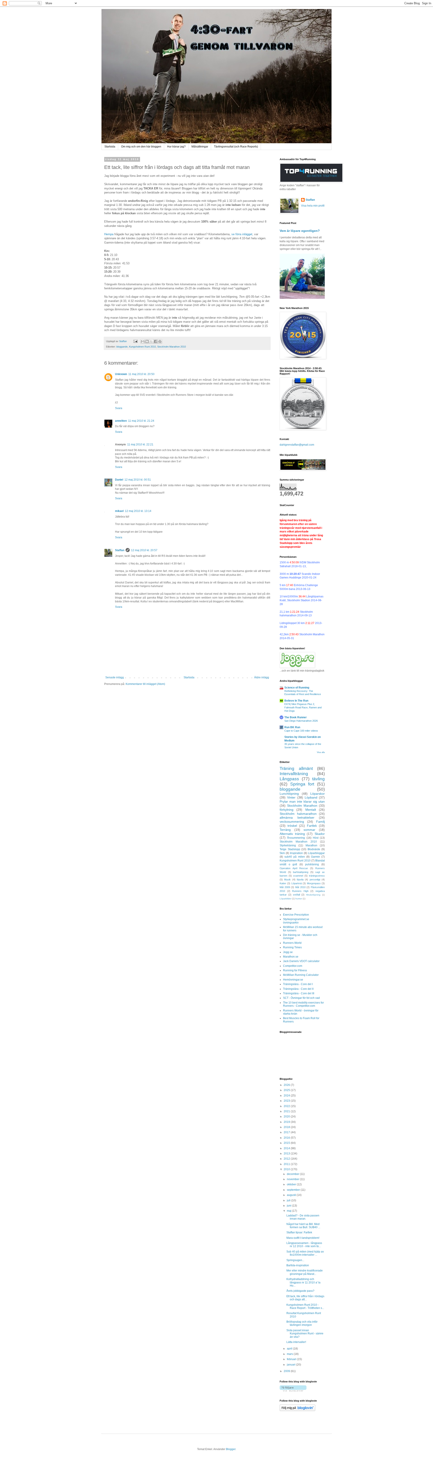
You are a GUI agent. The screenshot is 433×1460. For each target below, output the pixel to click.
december (293, 1174)
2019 (287, 1122)
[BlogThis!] (147, 341)
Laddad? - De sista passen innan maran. (302, 1217)
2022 (287, 1106)
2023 (287, 1100)
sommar (309, 829)
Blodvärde (314, 849)
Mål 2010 (300, 887)
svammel (298, 875)
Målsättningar (199, 146)
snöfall (296, 894)
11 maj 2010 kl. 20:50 (141, 374)
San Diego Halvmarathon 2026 (301, 720)
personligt (315, 879)
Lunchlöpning (289, 793)
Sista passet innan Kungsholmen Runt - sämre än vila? (304, 1333)
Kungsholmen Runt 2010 (142, 346)
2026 (287, 1085)
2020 (287, 1116)
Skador (320, 834)
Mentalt (310, 809)
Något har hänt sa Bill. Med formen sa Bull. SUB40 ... (303, 1226)
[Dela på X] (151, 341)
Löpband (311, 797)
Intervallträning (294, 773)
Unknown (121, 374)
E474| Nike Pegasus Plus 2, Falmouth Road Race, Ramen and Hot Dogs (303, 707)
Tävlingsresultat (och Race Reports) (236, 146)
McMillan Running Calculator (301, 974)
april (290, 1348)
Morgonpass (314, 883)
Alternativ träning (292, 834)
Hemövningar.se (293, 979)
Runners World (292, 942)
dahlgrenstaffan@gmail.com (297, 444)
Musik (287, 879)
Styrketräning (288, 845)
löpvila (300, 879)
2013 (287, 1153)
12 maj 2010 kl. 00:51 (137, 479)
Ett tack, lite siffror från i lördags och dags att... (305, 1298)
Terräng (285, 829)
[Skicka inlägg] (135, 341)
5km (282, 853)
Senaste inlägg (114, 677)
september (294, 1189)
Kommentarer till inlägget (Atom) (145, 684)
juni (289, 1205)
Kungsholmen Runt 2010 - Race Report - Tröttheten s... (305, 1306)
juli (289, 1200)
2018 (287, 1127)
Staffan (119, 550)
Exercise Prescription (296, 914)
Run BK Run (292, 727)
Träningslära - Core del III (298, 993)
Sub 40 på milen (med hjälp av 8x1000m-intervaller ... (305, 1253)
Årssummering (296, 837)
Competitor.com (292, 965)
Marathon (311, 845)
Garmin (315, 856)
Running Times (292, 947)
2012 (287, 1158)
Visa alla (321, 752)
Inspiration (296, 853)
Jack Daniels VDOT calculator (301, 961)
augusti (292, 1195)
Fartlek (312, 825)
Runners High (300, 891)
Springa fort (302, 784)
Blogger (230, 1449)
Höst (315, 837)
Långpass (289, 778)
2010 (287, 1169)
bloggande (122, 346)
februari (292, 1359)
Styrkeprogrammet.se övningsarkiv (296, 921)
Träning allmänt (296, 768)
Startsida (109, 146)
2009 (287, 1371)
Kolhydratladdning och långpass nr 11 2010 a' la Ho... (303, 1282)
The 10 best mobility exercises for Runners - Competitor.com (303, 1004)
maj (289, 1210)
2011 (287, 1164)
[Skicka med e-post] (142, 341)
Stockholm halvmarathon (298, 813)
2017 (287, 1132)
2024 (287, 1095)
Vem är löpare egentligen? (300, 231)
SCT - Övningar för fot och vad (301, 997)
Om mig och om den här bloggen (141, 146)
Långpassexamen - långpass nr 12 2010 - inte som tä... (304, 1244)
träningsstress (317, 875)
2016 (287, 1137)
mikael (119, 511)
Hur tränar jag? (176, 146)
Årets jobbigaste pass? (300, 1290)
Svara (118, 408)
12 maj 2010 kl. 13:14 (138, 511)
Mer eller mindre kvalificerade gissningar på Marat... (304, 1272)
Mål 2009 (285, 887)
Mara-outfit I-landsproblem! (302, 1237)
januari (291, 1364)
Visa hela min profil (313, 205)
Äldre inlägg (261, 677)
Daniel (119, 479)
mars (290, 1354)
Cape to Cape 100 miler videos (301, 730)
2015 (287, 1143)
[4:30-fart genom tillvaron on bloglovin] (293, 1390)
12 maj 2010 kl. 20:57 (144, 550)
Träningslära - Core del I (298, 984)
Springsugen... (295, 1260)
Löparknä (296, 883)
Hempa (108, 234)
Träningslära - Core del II (298, 988)
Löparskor (317, 793)
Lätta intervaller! (296, 1342)
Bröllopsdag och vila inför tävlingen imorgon (302, 1323)
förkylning (286, 809)
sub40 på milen (294, 856)
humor (298, 898)
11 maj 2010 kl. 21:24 (141, 420)
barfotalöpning (300, 872)
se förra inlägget (241, 234)
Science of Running (296, 687)
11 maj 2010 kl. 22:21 (140, 444)
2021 (287, 1111)
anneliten (121, 420)
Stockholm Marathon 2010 (171, 346)
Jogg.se (288, 952)
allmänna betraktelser (297, 817)
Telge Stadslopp (290, 849)
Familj (320, 821)
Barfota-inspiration (297, 1265)
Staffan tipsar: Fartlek (299, 1232)
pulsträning (312, 864)
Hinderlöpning (313, 895)
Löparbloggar (316, 853)
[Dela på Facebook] (155, 341)
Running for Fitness (295, 970)
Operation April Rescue (294, 868)
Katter (283, 883)
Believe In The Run (296, 700)
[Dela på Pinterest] (160, 341)
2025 (287, 1090)
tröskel (292, 825)
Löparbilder (285, 898)
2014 (287, 1148)
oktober (292, 1184)
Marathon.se (290, 956)
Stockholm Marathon (302, 805)
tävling (318, 778)
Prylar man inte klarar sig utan (302, 801)
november (293, 1179)
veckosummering (292, 821)
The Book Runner (295, 717)
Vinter (291, 797)
